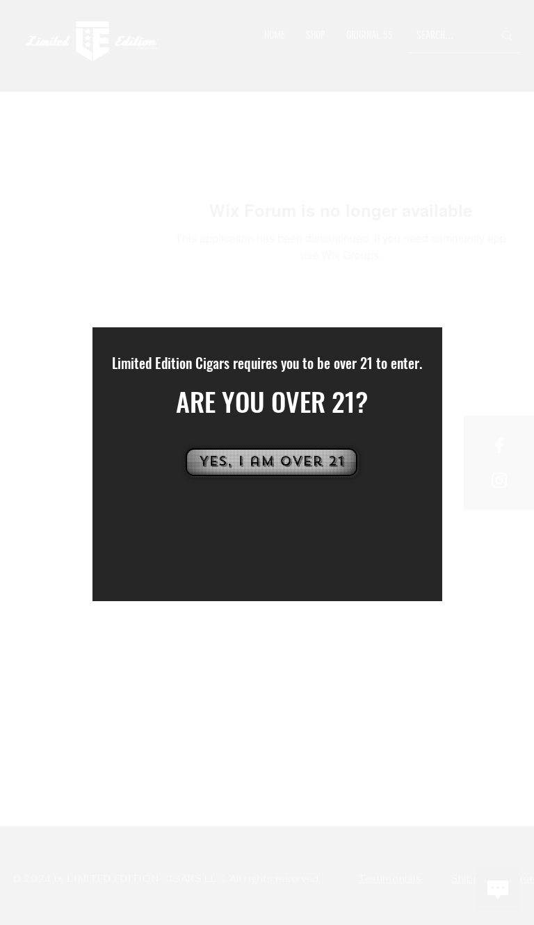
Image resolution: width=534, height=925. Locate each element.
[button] (270, 462)
